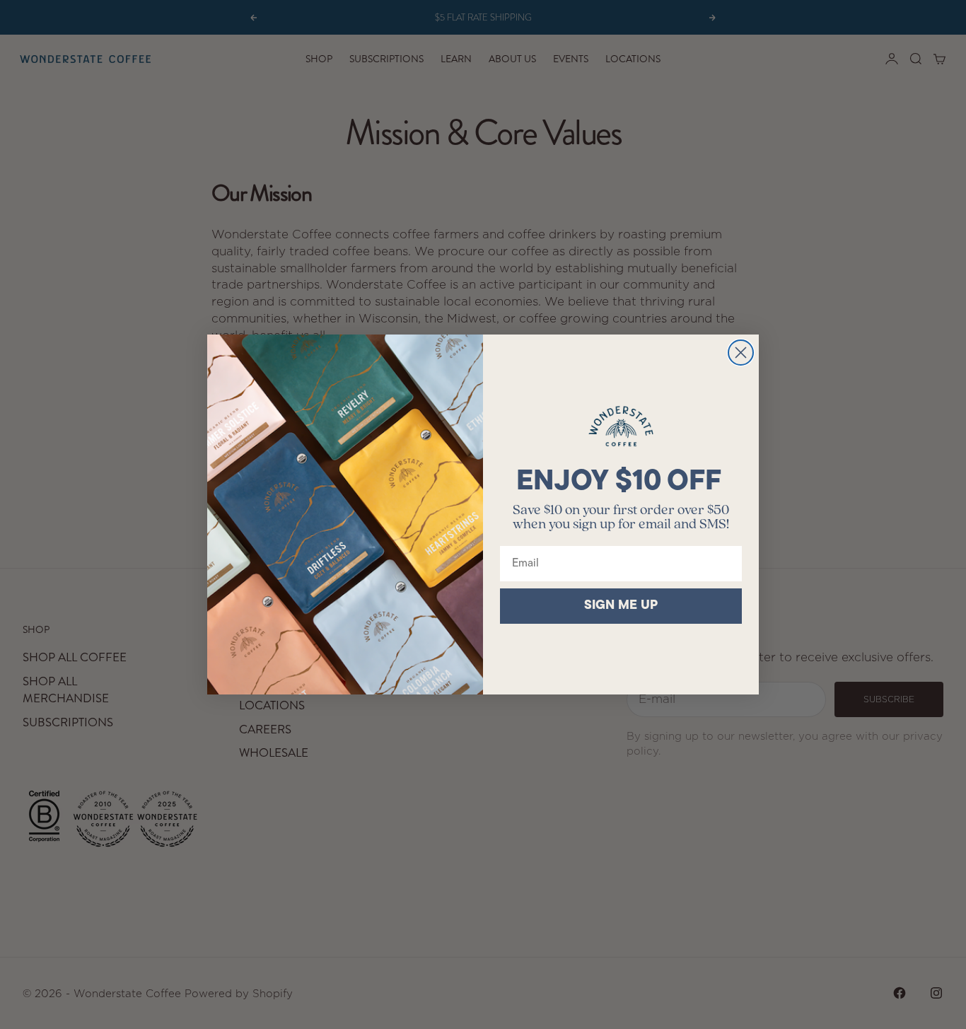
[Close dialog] (740, 352)
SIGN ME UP (621, 606)
